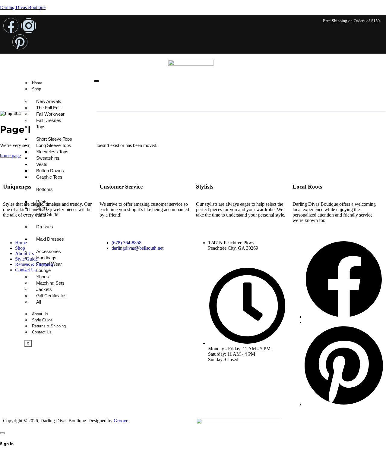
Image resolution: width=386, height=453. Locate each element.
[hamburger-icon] (96, 81)
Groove (121, 420)
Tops (41, 126)
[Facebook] (10, 25)
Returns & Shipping (34, 264)
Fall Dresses (48, 120)
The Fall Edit (48, 107)
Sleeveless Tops (52, 151)
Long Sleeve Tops (53, 145)
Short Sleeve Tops (54, 139)
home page (10, 155)
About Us (24, 253)
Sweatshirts (47, 158)
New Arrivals (48, 101)
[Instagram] (28, 25)
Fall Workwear (50, 114)
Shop (36, 89)
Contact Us (25, 269)
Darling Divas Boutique (23, 7)
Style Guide (26, 258)
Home (37, 83)
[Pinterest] (19, 41)
